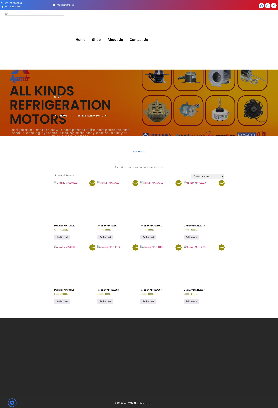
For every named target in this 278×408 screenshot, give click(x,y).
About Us (115, 40)
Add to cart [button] (62, 237)
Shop (96, 40)
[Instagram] (267, 5)
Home (80, 40)
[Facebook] (261, 5)
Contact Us (139, 40)
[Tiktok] (274, 5)
